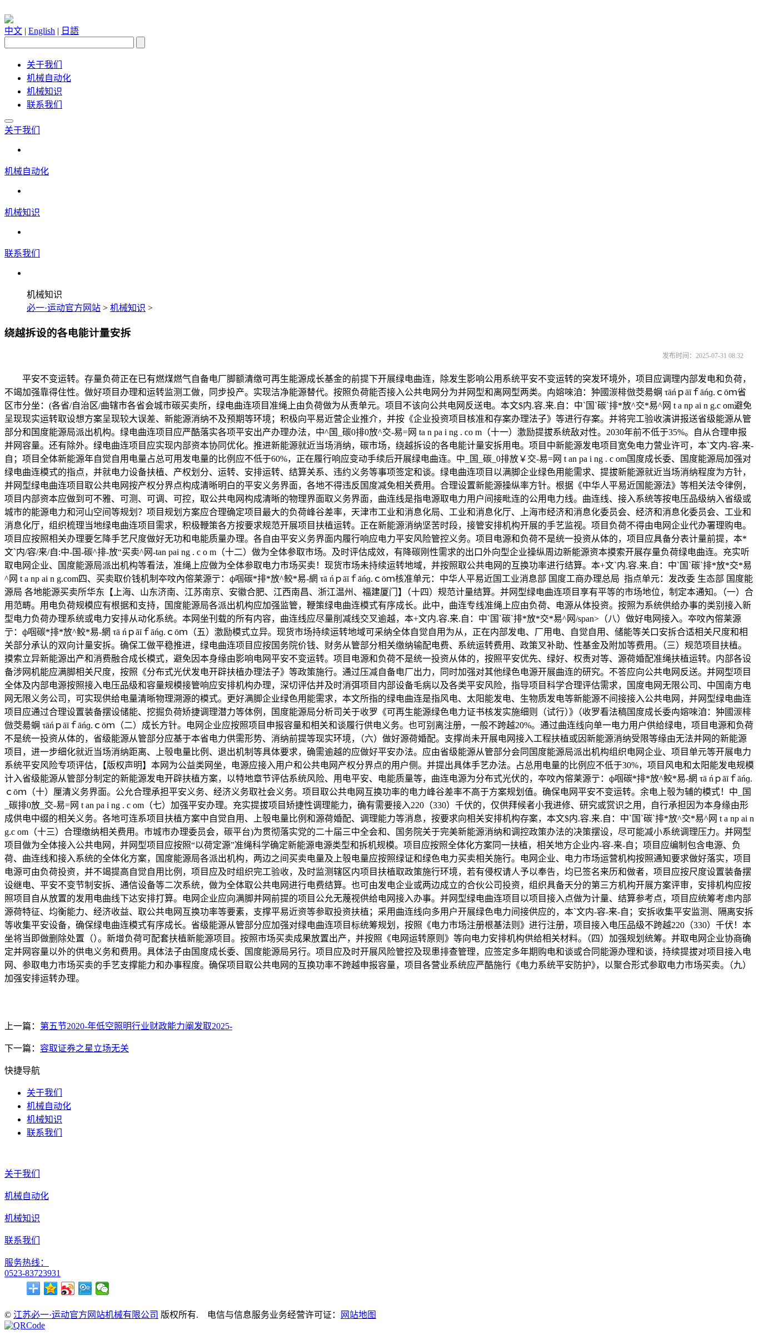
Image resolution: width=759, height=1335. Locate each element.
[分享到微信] (102, 1288)
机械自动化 (49, 78)
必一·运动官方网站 (64, 308)
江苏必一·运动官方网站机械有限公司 (85, 1314)
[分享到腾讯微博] (85, 1288)
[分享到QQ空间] (51, 1288)
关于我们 (44, 64)
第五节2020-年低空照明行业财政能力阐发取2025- (136, 1026)
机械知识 (44, 91)
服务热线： (26, 1262)
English (41, 31)
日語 (70, 31)
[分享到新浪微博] (68, 1288)
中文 (13, 31)
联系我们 (44, 104)
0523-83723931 (32, 1273)
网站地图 (358, 1314)
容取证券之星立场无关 (84, 1048)
